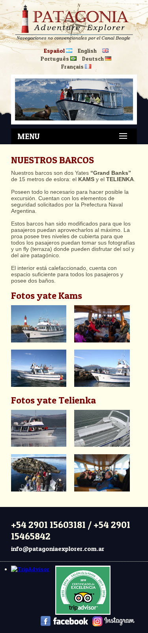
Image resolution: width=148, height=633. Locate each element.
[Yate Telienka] (42, 451)
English (87, 50)
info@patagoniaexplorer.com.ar (57, 549)
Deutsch (93, 58)
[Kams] (42, 346)
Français (73, 66)
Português (55, 58)
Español (55, 50)
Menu (28, 136)
